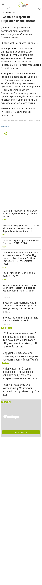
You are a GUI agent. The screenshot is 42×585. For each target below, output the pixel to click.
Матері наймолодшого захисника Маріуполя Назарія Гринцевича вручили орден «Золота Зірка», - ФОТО (19, 289)
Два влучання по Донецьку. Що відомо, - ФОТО (18, 274)
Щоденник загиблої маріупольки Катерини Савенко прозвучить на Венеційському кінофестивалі (19, 305)
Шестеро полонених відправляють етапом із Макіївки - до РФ (20, 319)
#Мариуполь (5, 127)
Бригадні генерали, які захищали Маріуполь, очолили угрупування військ (19, 213)
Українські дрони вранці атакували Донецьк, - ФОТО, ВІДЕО (20, 242)
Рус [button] (7, 9)
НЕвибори (10, 416)
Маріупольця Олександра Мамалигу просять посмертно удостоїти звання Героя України (20, 356)
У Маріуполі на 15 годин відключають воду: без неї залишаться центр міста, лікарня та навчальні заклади (20, 373)
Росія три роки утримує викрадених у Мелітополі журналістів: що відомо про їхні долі (20, 389)
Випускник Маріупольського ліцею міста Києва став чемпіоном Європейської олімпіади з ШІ (20, 228)
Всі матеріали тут (21, 432)
